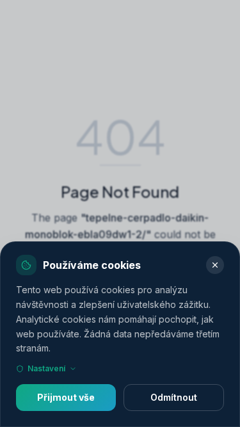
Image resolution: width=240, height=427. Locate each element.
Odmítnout (173, 397)
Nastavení (46, 368)
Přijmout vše (66, 397)
